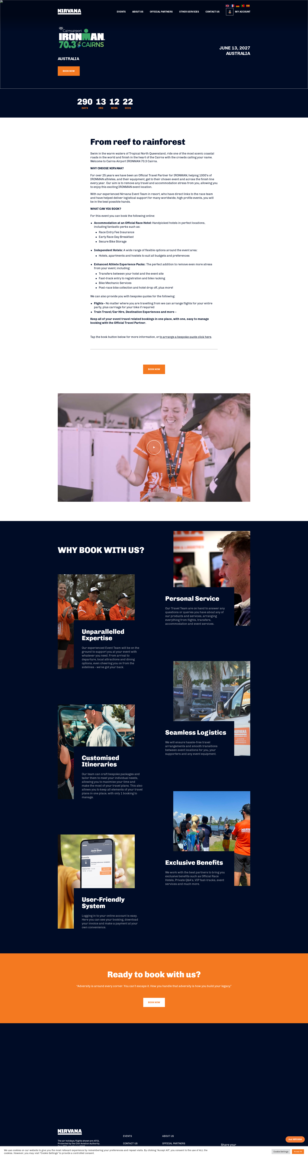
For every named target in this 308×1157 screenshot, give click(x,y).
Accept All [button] (298, 1152)
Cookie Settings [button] (281, 1151)
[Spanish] (248, 6)
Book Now (69, 71)
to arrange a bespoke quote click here (185, 337)
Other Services (189, 11)
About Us (137, 11)
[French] (233, 6)
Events (121, 11)
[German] (238, 6)
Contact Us (212, 11)
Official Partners (161, 11)
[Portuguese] (243, 6)
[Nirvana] (69, 11)
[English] (227, 6)
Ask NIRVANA (295, 1139)
